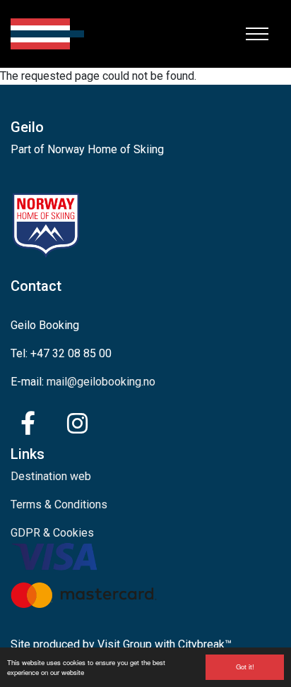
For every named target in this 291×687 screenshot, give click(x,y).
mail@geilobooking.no (101, 381)
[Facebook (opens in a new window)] (28, 424)
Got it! (245, 666)
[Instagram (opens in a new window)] (77, 424)
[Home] (47, 33)
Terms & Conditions (59, 504)
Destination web (51, 476)
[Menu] (257, 34)
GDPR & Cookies (52, 532)
